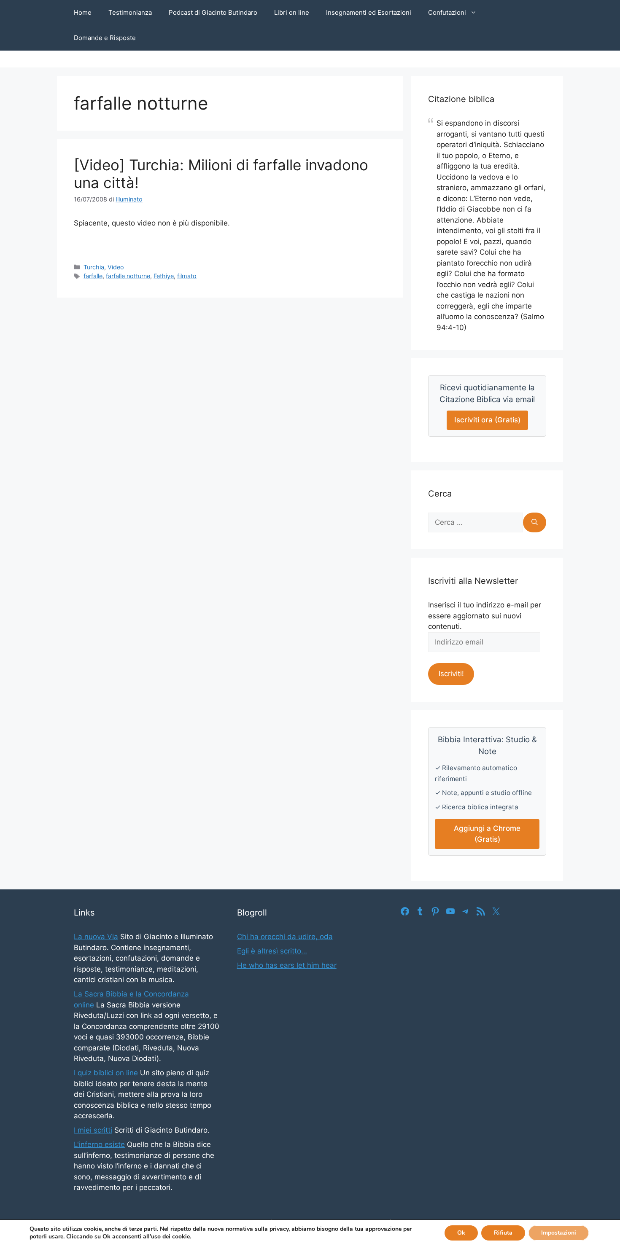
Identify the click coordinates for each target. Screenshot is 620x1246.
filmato (187, 275)
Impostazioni (558, 1233)
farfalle (93, 275)
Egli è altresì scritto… (272, 951)
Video (116, 267)
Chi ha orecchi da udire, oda (285, 936)
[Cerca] (534, 523)
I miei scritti (93, 1130)
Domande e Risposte (105, 38)
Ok (461, 1233)
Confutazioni (447, 12)
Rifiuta (503, 1233)
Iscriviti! (451, 673)
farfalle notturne (128, 275)
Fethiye (164, 275)
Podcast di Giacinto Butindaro (213, 12)
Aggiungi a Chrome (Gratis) (487, 833)
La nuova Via (96, 936)
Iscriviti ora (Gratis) (487, 420)
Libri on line (291, 12)
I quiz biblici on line (106, 1073)
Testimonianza (130, 12)
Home (83, 12)
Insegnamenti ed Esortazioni (368, 12)
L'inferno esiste (99, 1144)
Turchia (94, 267)
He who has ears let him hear (287, 965)
